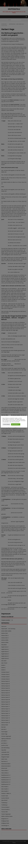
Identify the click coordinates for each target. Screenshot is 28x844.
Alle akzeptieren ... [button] (15, 424)
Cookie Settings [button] (6, 424)
